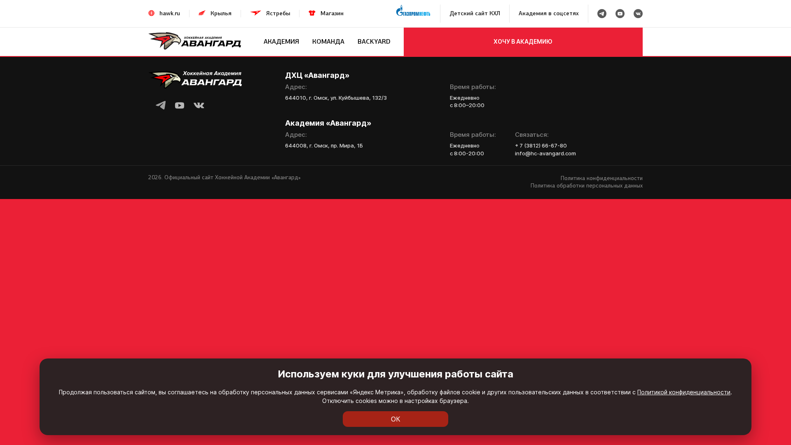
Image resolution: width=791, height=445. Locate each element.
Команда (328, 41)
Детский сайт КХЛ (474, 13)
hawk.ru (169, 13)
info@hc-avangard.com (545, 153)
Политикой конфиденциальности (683, 392)
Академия (281, 41)
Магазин (332, 13)
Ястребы (278, 13)
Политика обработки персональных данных (587, 185)
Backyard (374, 41)
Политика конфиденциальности (602, 178)
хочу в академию (523, 41)
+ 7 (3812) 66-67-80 (541, 145)
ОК (395, 419)
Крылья (221, 13)
